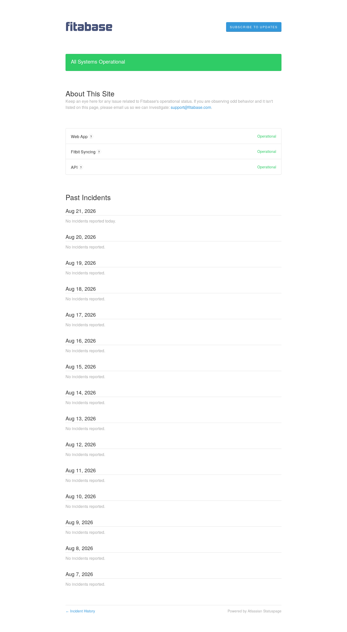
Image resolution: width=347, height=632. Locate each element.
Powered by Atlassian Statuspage (254, 610)
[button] (253, 27)
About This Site (90, 93)
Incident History (80, 610)
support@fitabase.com (191, 107)
